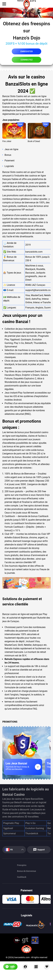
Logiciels (9, 166)
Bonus (8, 155)
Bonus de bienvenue (26, 871)
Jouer (14, 131)
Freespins (21, 865)
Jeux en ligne (11, 149)
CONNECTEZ (27, 60)
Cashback (21, 877)
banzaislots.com (34, 251)
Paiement (9, 160)
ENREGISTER (26, 51)
